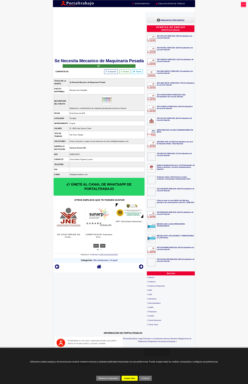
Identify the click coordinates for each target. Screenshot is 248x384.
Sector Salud (153, 325)
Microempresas (100, 260)
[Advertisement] (99, 35)
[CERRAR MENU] (243, 4)
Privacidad (127, 339)
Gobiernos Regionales (157, 286)
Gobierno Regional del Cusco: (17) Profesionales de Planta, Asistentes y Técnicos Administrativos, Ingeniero (176, 167)
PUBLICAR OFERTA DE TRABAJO (171, 4)
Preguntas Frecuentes (157, 341)
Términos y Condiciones (153, 339)
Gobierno (152, 282)
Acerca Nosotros (171, 339)
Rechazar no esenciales (108, 378)
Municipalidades (155, 303)
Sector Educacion (155, 320)
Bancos (151, 277)
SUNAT (151, 316)
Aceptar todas (129, 378)
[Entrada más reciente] (57, 268)
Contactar (172, 341)
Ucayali (113, 260)
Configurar (145, 378)
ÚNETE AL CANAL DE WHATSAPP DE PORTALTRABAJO (100, 186)
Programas (153, 312)
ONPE (151, 307)
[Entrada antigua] (141, 268)
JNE (150, 294)
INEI (150, 290)
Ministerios (153, 299)
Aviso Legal (137, 339)
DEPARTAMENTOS (142, 4)
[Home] (99, 268)
